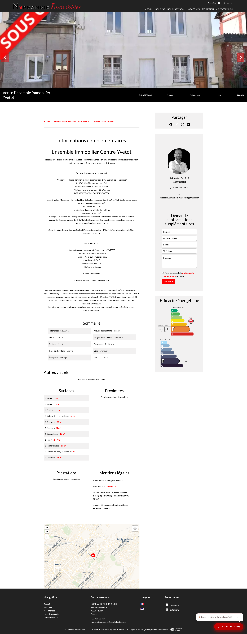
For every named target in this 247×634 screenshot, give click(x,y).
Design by (178, 629)
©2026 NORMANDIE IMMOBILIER (81, 629)
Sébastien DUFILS (179, 178)
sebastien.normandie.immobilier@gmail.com (179, 197)
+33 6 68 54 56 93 (181, 187)
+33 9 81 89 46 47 (99, 618)
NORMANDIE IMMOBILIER (104, 604)
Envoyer (168, 282)
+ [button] (47, 527)
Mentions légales (108, 629)
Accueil (47, 121)
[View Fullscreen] (47, 537)
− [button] (47, 531)
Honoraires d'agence (128, 629)
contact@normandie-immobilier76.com (108, 622)
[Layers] (135, 528)
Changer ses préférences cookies (153, 629)
